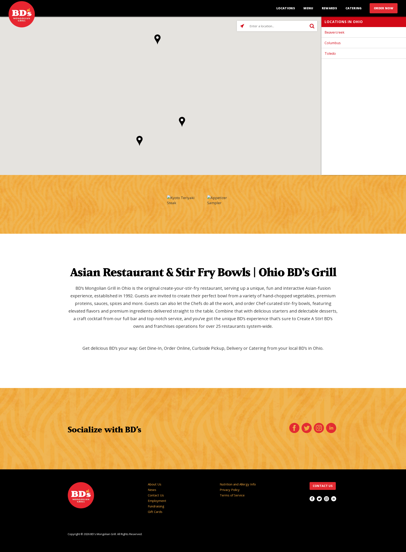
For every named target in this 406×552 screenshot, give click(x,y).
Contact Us (156, 495)
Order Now (383, 8)
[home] (21, 14)
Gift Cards (155, 512)
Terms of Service (232, 495)
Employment (157, 501)
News (152, 490)
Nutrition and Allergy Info (238, 484)
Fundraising (156, 506)
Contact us (323, 486)
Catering (354, 8)
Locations (285, 8)
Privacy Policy (230, 490)
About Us (154, 484)
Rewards (329, 8)
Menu (308, 8)
